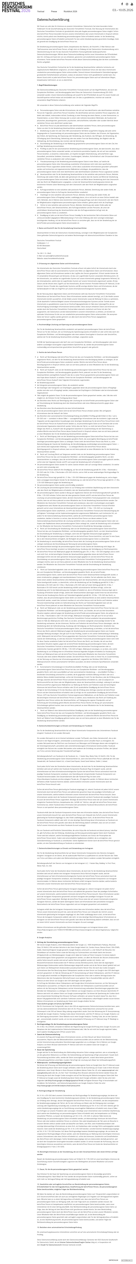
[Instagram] (127, 4)
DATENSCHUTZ (127, 1260)
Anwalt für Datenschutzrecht (51, 1245)
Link (46, 1080)
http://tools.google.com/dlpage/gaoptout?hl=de (65, 1080)
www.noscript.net (108, 1070)
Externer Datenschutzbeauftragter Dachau (75, 1242)
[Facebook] (122, 4)
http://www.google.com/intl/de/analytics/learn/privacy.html (58, 1085)
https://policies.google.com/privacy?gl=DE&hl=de (54, 1003)
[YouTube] (131, 4)
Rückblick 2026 (70, 11)
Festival (40, 11)
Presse (54, 11)
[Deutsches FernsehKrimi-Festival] (17, 7)
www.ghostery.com (44, 1072)
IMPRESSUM (113, 1260)
